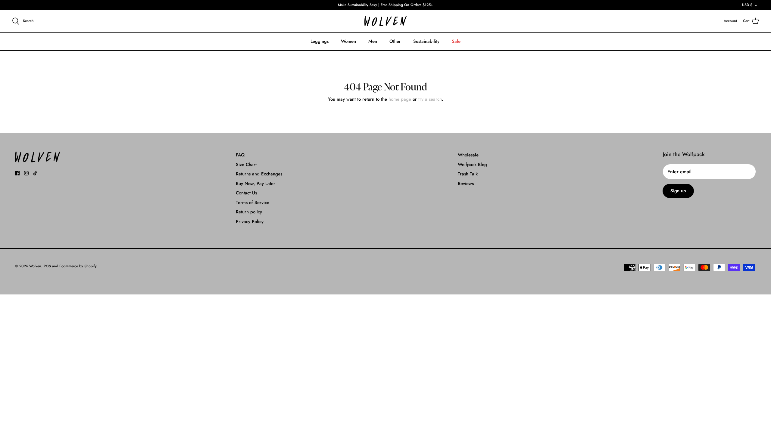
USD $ (747, 5)
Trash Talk (468, 174)
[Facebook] (17, 173)
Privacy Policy (250, 221)
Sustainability (426, 41)
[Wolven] (385, 21)
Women (348, 41)
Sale (456, 41)
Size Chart (246, 164)
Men (372, 41)
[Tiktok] (35, 173)
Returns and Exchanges (259, 174)
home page (400, 99)
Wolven (35, 266)
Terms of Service (252, 202)
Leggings (320, 41)
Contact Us (246, 193)
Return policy (249, 212)
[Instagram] (26, 173)
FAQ (240, 155)
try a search (430, 99)
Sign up (678, 190)
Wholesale (468, 155)
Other (395, 41)
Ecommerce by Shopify (78, 266)
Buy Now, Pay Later (255, 183)
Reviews (466, 183)
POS (47, 266)
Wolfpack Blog (472, 164)
